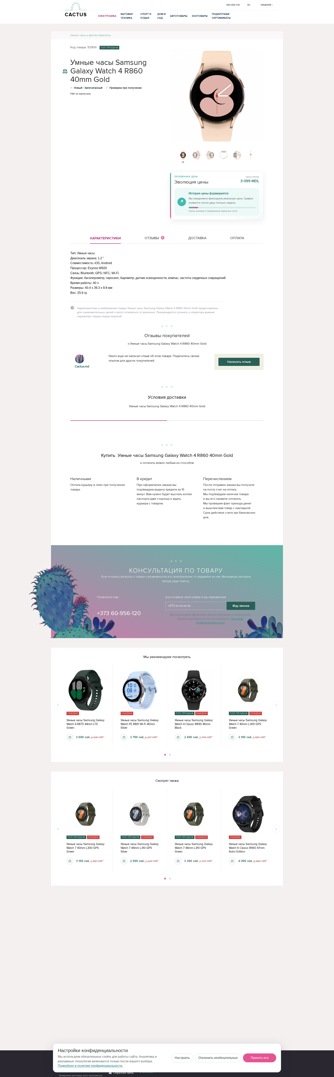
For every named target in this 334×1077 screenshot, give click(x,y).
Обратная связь (123, 1072)
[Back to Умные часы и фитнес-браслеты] (275, 35)
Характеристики (105, 238)
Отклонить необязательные (218, 1057)
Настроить (182, 1057)
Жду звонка (240, 606)
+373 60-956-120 (119, 613)
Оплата (237, 238)
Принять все (260, 1057)
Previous (58, 705)
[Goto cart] (257, 16)
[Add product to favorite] (65, 63)
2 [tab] (169, 755)
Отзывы (154, 238)
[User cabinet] (268, 16)
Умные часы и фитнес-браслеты (90, 35)
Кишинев (266, 5)
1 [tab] (165, 755)
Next (276, 705)
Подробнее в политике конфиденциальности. (90, 1065)
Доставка (197, 238)
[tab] (118, 419)
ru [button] (248, 5)
